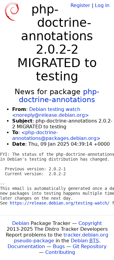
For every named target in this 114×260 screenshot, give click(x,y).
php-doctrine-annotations (59, 95)
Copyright (90, 223)
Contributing (60, 252)
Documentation (26, 246)
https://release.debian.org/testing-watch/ (59, 203)
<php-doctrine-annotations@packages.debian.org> (56, 135)
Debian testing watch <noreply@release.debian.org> (50, 112)
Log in (102, 5)
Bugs (59, 246)
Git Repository (89, 246)
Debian (20, 223)
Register (80, 5)
